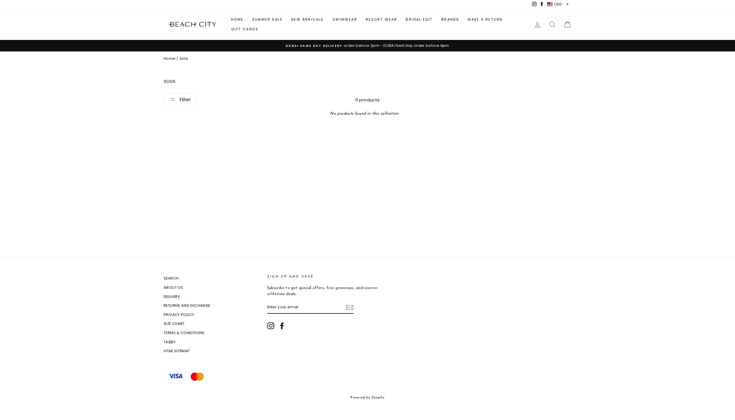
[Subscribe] (349, 307)
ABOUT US (173, 287)
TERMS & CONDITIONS (184, 332)
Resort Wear (381, 19)
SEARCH (171, 278)
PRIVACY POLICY (179, 314)
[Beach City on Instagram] (270, 325)
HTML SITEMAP (177, 350)
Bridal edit (419, 19)
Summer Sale (267, 19)
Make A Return (485, 19)
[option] (367, 46)
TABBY (169, 342)
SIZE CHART (174, 323)
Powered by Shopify (367, 397)
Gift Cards (244, 29)
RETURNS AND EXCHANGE (187, 305)
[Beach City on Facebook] (281, 325)
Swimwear (344, 19)
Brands (450, 19)
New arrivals (307, 19)
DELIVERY (172, 296)
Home (237, 19)
